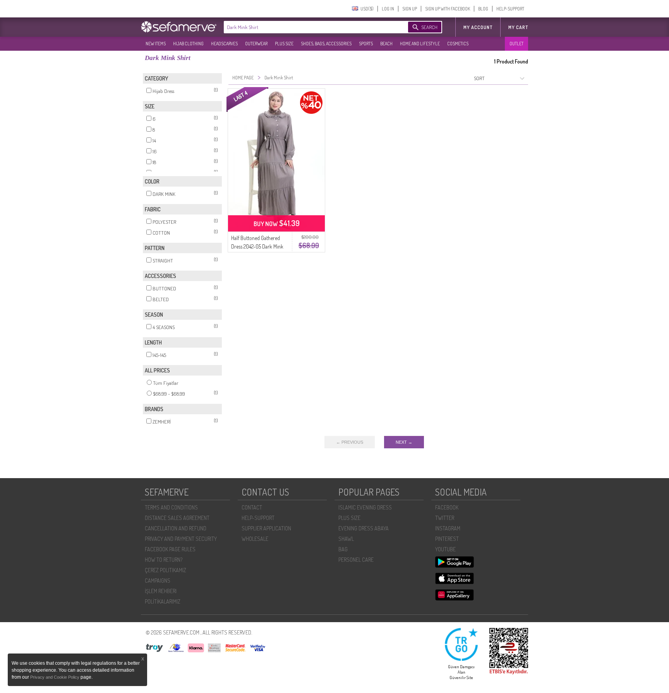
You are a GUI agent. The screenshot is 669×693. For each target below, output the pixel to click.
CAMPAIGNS (157, 580)
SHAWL (346, 538)
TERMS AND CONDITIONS (171, 507)
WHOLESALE (255, 538)
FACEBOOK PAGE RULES (170, 549)
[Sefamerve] (180, 26)
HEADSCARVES (224, 43)
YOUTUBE (445, 549)
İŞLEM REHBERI (161, 591)
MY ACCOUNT (477, 27)
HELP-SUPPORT (510, 9)
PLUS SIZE (284, 43)
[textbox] (308, 27)
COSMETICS (457, 43)
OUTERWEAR (256, 43)
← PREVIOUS (349, 442)
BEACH (386, 43)
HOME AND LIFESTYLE (420, 43)
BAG (343, 549)
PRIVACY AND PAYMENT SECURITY (181, 538)
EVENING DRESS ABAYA (363, 528)
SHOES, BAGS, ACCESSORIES (326, 43)
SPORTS (366, 43)
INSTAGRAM (447, 528)
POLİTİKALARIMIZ (162, 601)
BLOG (483, 9)
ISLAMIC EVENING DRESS (365, 507)
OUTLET (516, 43)
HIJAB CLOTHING (188, 43)
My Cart (518, 27)
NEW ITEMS (156, 43)
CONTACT (252, 507)
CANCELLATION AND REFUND (175, 528)
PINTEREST (447, 538)
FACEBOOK (446, 507)
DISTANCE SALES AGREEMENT (177, 518)
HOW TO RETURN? (163, 559)
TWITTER (444, 518)
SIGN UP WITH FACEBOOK (447, 9)
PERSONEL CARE (356, 559)
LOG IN (388, 9)
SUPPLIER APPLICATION (266, 528)
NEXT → (404, 442)
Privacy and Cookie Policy (55, 677)
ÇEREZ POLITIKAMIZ (165, 570)
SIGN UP (409, 9)
